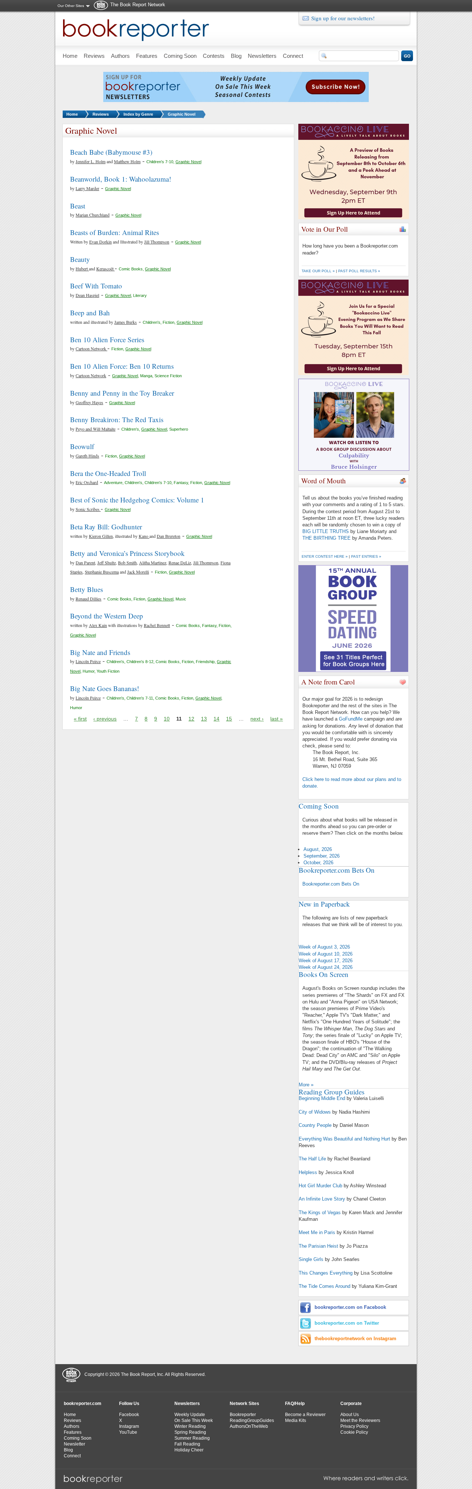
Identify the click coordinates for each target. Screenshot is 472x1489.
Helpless (308, 1172)
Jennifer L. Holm (90, 161)
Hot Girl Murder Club (320, 1185)
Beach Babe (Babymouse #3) (111, 152)
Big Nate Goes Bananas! (104, 688)
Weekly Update (189, 1414)
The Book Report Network (137, 4)
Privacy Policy (354, 1426)
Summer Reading (192, 1438)
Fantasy (181, 482)
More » (306, 1084)
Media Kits (295, 1420)
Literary (140, 295)
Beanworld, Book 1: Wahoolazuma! (120, 178)
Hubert (82, 268)
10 (167, 719)
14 (216, 719)
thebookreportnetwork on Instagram (355, 1338)
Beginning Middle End (322, 1098)
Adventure (113, 482)
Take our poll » (318, 271)
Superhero (178, 429)
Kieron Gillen (101, 536)
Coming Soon (77, 1438)
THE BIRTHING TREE (326, 538)
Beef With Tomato (96, 285)
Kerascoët (105, 268)
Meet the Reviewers (360, 1420)
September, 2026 (321, 856)
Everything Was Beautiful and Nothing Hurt (344, 1139)
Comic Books (131, 269)
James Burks (125, 322)
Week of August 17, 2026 (326, 960)
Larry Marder (87, 188)
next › (257, 719)
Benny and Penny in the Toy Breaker (122, 392)
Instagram (129, 1426)
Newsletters (187, 1403)
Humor (88, 671)
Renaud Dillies (88, 599)
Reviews (101, 114)
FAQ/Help (295, 1403)
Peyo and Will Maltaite (95, 429)
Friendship (205, 661)
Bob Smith (127, 562)
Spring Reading (190, 1432)
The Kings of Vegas (320, 1212)
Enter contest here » (325, 556)
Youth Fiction (108, 671)
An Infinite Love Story (322, 1199)
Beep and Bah (90, 312)
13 (204, 719)
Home (72, 114)
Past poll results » (359, 271)
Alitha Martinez (152, 562)
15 (229, 719)
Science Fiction (168, 376)
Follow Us (129, 1403)
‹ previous (105, 719)
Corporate (351, 1403)
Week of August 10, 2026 (326, 954)
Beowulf (82, 446)
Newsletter (74, 1444)
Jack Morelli (138, 572)
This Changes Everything (326, 1273)
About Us (349, 1414)
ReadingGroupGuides (252, 1420)
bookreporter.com (82, 1403)
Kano (144, 536)
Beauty (80, 259)
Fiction (168, 322)
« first (80, 719)
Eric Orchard (87, 482)
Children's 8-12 (139, 661)
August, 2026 (317, 849)
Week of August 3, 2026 (324, 947)
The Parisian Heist (318, 1246)
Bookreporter (243, 1414)
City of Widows (315, 1112)
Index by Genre (138, 114)
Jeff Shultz (106, 562)
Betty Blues (86, 589)
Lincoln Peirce (88, 661)
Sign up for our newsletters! (343, 18)
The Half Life (312, 1159)
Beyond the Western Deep (106, 615)
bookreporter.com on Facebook (350, 1307)
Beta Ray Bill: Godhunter (106, 526)
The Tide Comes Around (324, 1286)
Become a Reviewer (305, 1414)
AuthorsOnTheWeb (249, 1426)
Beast (77, 205)
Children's (151, 322)
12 (191, 719)
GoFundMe (350, 719)
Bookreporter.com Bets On (330, 884)
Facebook (129, 1414)
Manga (146, 376)
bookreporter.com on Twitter (347, 1323)
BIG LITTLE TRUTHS (325, 531)
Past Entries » (366, 556)
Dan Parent (85, 562)
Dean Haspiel (87, 295)
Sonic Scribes (88, 509)
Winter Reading (190, 1426)
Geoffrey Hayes (89, 402)
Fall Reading (187, 1444)
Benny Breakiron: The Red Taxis (116, 419)
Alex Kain (98, 625)
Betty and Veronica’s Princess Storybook (127, 553)
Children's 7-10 (159, 162)
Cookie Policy (354, 1432)
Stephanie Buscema (102, 572)
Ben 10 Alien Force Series (107, 339)
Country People (315, 1125)
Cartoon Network (91, 348)
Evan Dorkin (100, 242)
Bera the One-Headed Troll (108, 473)
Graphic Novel (181, 114)
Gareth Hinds (87, 456)
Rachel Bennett (157, 625)
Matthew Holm (127, 161)
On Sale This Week (193, 1420)
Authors (71, 1426)
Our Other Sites (71, 6)
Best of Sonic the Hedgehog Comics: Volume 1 (137, 499)
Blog (68, 1450)
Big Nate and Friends (100, 652)
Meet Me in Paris (317, 1232)
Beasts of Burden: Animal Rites (114, 232)
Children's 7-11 (139, 698)
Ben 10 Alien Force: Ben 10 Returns (122, 366)
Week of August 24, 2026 (326, 967)
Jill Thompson (156, 242)
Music (181, 599)
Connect (72, 1456)
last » (276, 719)
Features (72, 1432)
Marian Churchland (93, 215)
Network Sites (244, 1403)
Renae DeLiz (180, 562)
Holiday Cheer (189, 1450)
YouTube (128, 1432)
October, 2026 (318, 862)
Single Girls (311, 1259)
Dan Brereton (168, 536)
